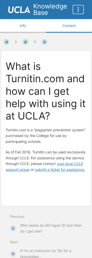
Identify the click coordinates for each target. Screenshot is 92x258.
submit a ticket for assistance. (60, 169)
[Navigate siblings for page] (35, 42)
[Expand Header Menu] (78, 9)
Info (23, 25)
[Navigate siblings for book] (15, 42)
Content (69, 25)
